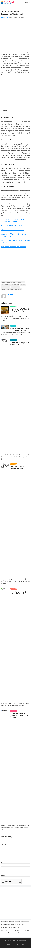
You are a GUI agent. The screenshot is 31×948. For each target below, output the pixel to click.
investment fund (15, 284)
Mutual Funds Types (15, 287)
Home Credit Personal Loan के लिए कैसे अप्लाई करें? (18, 592)
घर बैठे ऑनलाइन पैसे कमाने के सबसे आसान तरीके (13, 247)
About (10, 940)
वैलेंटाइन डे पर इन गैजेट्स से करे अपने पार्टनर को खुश (12, 924)
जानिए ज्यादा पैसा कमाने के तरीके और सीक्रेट (12, 230)
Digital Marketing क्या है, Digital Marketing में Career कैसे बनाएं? (20, 715)
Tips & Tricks (13, 340)
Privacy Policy (23, 940)
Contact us (15, 940)
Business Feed (8, 7)
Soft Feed (10, 294)
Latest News (13, 325)
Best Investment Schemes (18, 282)
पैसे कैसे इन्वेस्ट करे (18, 289)
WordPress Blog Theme (14, 944)
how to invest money (6, 284)
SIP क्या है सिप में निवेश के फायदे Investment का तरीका (18, 468)
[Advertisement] (15, 35)
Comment (4, 844)
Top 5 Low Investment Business (11, 226)
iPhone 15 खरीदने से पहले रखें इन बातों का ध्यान (12, 933)
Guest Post (20, 942)
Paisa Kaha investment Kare (7, 289)
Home (2, 7)
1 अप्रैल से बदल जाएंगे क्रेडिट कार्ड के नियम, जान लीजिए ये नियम (19, 310)
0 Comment (21, 17)
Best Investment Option (7, 282)
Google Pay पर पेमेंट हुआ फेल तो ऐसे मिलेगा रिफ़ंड (19, 343)
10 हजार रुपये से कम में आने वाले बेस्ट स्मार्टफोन (11, 927)
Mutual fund (22, 284)
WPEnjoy (24, 944)
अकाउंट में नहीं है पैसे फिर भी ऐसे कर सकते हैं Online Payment (19, 329)
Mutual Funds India (6, 287)
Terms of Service (12, 942)
